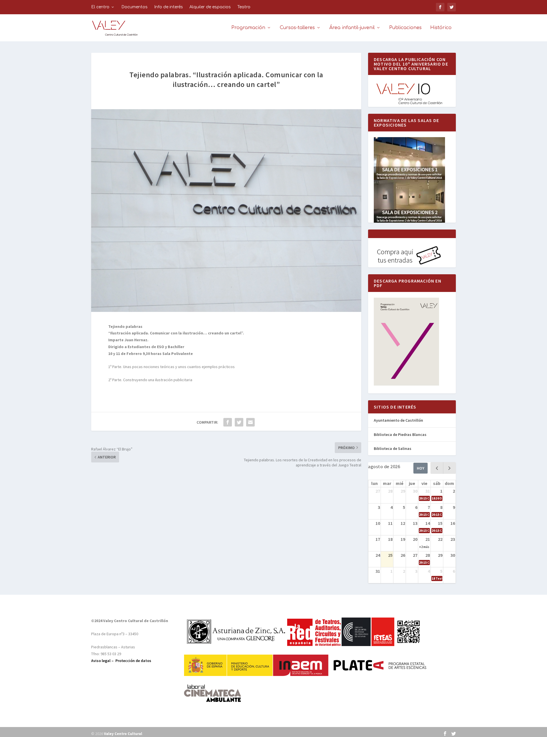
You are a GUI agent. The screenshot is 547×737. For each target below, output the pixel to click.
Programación (248, 27)
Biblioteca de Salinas (392, 448)
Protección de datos (133, 660)
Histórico (441, 27)
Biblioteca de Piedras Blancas (400, 434)
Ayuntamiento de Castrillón (398, 420)
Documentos (134, 7)
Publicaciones (405, 27)
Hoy (420, 468)
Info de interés (168, 7)
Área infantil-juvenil (352, 27)
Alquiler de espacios (210, 7)
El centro (100, 7)
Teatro (243, 7)
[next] (449, 468)
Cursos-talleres (297, 27)
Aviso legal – (103, 660)
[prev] (436, 468)
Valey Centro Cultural (123, 733)
